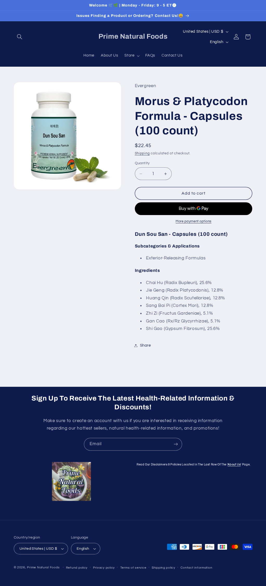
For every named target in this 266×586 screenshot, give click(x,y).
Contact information (196, 567)
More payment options (193, 221)
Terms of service (133, 567)
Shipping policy (163, 567)
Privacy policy (104, 567)
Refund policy (77, 567)
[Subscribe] (176, 444)
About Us (234, 464)
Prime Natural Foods (43, 567)
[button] (20, 37)
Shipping (142, 153)
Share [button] (145, 345)
